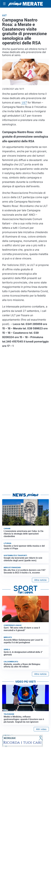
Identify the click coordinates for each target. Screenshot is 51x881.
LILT (24, 102)
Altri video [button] (41, 729)
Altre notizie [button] (40, 580)
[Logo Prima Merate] (25, 4)
